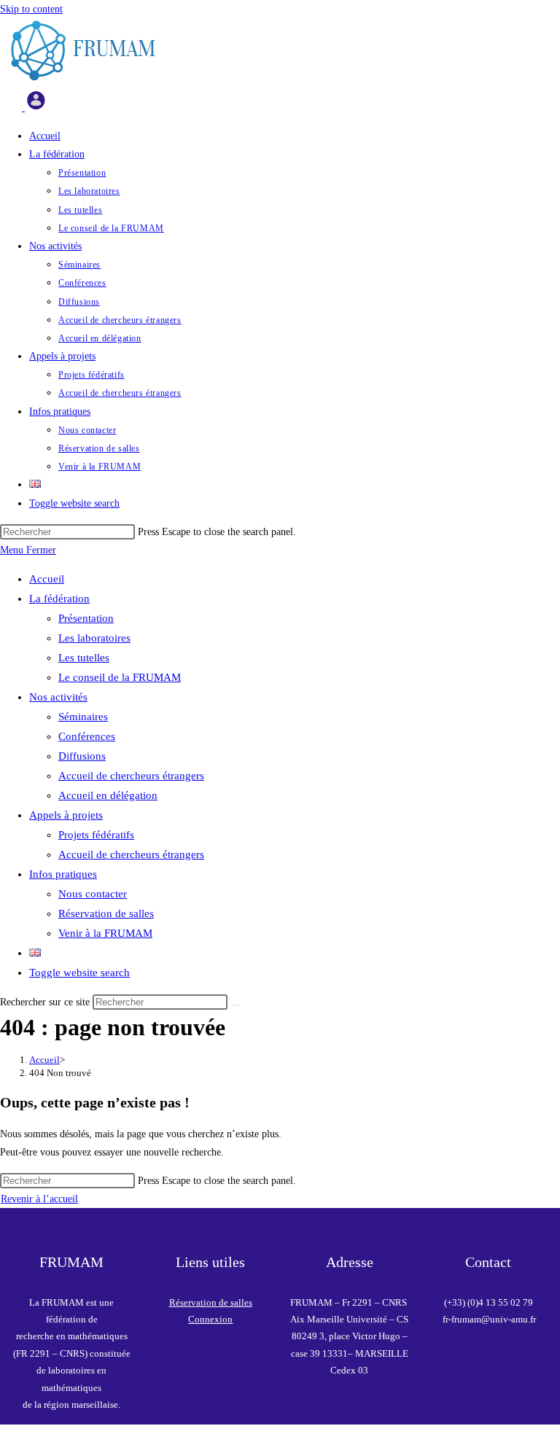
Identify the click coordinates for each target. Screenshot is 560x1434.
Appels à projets (66, 815)
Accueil (46, 579)
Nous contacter (92, 894)
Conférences (86, 736)
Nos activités (58, 697)
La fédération (59, 598)
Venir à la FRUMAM (105, 933)
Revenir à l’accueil (39, 1198)
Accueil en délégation (108, 795)
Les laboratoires (94, 638)
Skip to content (31, 9)
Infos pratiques (63, 874)
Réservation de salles (106, 913)
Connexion (210, 1319)
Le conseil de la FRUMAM (119, 677)
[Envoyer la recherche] (235, 1005)
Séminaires (83, 716)
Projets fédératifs (96, 835)
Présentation (86, 618)
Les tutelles (83, 657)
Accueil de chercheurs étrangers (131, 776)
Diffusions (82, 756)
